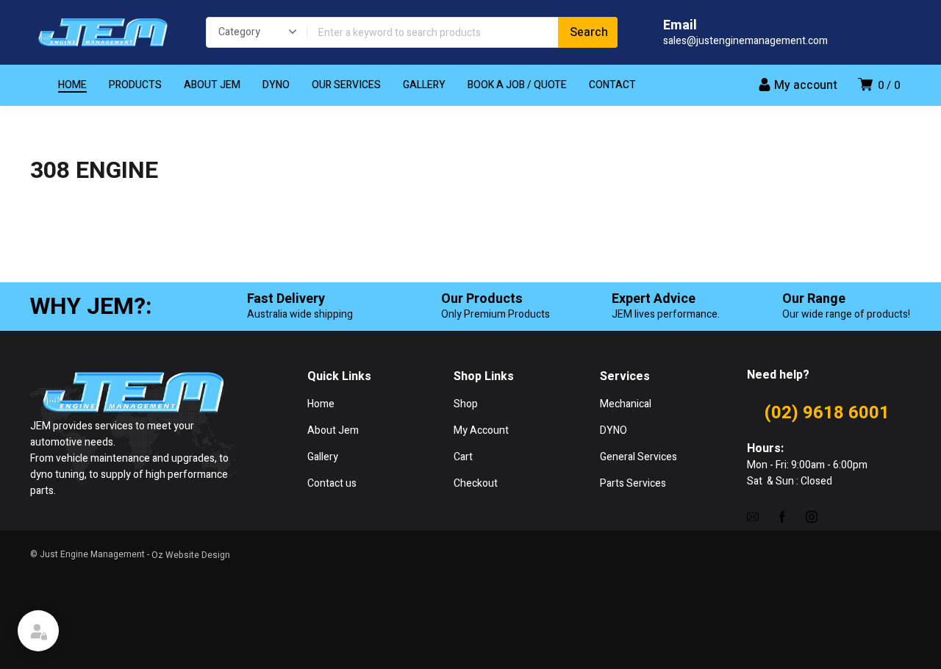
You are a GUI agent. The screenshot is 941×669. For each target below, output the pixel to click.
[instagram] (811, 516)
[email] (753, 516)
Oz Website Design (190, 555)
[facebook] (782, 516)
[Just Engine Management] (102, 32)
